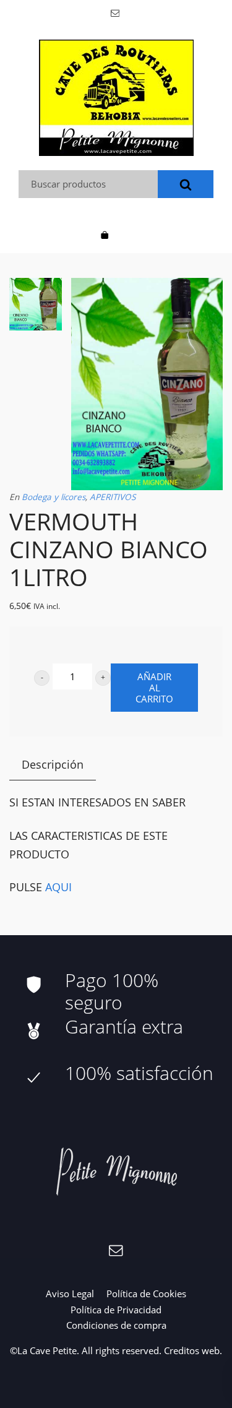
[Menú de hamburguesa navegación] (127, 234)
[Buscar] (185, 184)
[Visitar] (116, 12)
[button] (41, 678)
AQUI (57, 886)
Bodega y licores (53, 497)
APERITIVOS (112, 497)
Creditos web (192, 1350)
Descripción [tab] (53, 764)
